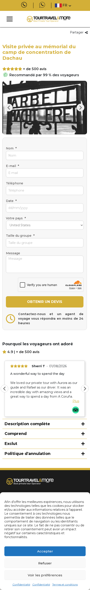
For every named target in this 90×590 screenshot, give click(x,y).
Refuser (45, 563)
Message (13, 253)
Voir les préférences (45, 575)
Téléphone (14, 183)
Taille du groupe (20, 236)
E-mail (12, 166)
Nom (11, 148)
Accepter (45, 551)
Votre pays (16, 218)
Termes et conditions (65, 584)
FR (64, 5)
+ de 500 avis (35, 69)
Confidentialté (21, 584)
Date (11, 201)
